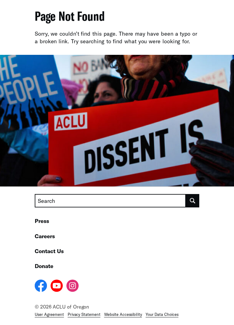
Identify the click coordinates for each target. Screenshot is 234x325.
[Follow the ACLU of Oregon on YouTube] (57, 287)
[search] (192, 200)
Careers (45, 236)
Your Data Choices (162, 314)
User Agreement (49, 314)
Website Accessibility (123, 314)
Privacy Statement (84, 314)
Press (42, 220)
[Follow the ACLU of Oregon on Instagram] (72, 287)
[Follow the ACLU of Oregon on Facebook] (41, 287)
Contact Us (49, 251)
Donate (44, 266)
